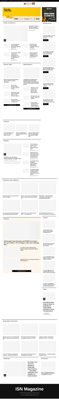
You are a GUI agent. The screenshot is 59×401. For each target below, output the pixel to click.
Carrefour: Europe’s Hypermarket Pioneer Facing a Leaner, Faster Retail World (29, 249)
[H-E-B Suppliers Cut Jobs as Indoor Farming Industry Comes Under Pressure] (49, 46)
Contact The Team (17, 0)
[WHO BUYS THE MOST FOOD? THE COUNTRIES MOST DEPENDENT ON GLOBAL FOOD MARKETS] (26, 154)
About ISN (11, 0)
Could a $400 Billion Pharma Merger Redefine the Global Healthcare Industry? (48, 258)
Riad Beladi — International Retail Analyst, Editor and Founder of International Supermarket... (46, 197)
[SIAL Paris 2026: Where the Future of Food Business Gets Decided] (29, 346)
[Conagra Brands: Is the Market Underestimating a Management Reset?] (49, 224)
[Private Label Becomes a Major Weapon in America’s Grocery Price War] (7, 87)
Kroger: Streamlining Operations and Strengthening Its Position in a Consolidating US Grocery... (48, 373)
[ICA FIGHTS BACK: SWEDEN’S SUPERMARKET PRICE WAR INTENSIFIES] (26, 162)
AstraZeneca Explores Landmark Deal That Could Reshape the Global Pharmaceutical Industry (34, 172)
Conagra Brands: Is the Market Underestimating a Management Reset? (48, 231)
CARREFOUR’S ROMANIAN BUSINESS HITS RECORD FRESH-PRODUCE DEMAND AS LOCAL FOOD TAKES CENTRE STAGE (31, 82)
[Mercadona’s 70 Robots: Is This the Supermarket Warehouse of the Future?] (16, 33)
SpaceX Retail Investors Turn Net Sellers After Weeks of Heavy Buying (49, 244)
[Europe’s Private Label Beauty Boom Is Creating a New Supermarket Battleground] (7, 101)
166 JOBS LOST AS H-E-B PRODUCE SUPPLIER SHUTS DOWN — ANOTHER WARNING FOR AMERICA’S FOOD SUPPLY (33, 369)
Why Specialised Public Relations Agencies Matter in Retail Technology (11, 81)
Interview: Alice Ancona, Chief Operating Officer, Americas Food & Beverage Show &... (29, 197)
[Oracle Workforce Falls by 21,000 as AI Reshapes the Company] (49, 78)
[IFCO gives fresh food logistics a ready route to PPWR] (26, 98)
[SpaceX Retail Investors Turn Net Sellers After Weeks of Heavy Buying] (49, 238)
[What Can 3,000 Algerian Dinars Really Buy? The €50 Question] (21, 128)
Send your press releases (32, 0)
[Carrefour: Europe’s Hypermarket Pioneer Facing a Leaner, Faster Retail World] (11, 252)
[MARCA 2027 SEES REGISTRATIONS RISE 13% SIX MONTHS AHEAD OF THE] (7, 94)
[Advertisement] (22, 116)
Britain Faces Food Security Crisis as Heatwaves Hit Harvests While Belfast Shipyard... (34, 90)
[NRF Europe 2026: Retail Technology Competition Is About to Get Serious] (25, 46)
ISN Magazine (47, 313)
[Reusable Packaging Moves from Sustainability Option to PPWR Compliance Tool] (49, 62)
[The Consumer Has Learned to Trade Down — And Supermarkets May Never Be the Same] (26, 146)
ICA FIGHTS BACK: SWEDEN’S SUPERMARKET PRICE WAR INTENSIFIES (34, 163)
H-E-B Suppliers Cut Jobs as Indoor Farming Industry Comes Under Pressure (48, 52)
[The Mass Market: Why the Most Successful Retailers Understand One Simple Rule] (34, 128)
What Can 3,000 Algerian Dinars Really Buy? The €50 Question (21, 134)
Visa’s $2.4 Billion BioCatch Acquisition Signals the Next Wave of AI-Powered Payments (49, 271)
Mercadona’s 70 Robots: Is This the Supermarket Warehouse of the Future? (34, 27)
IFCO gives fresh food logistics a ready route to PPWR (35, 97)
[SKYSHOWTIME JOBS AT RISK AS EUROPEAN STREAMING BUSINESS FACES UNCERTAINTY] (49, 296)
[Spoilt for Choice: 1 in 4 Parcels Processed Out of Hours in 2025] (11, 264)
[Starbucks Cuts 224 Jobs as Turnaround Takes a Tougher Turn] (13, 149)
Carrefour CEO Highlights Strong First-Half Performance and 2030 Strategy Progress (49, 284)
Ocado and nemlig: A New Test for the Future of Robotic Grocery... (9, 134)
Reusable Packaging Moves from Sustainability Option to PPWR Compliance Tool (48, 68)
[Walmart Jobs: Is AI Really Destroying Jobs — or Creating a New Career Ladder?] (29, 205)
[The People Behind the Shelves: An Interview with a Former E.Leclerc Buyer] (47, 205)
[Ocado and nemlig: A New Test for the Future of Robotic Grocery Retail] (9, 128)
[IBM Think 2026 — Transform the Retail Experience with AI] (47, 346)
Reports (6, 140)
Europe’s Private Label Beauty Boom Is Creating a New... (15, 100)
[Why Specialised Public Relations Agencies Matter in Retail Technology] (12, 72)
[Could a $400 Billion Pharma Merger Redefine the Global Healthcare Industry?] (49, 251)
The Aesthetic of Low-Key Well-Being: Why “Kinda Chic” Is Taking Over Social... (49, 100)
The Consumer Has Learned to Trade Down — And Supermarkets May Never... (34, 146)
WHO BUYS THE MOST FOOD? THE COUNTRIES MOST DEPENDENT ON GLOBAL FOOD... (34, 155)
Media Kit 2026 (24, 0)
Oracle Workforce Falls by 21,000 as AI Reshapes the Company (48, 84)
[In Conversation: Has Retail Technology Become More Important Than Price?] (7, 46)
